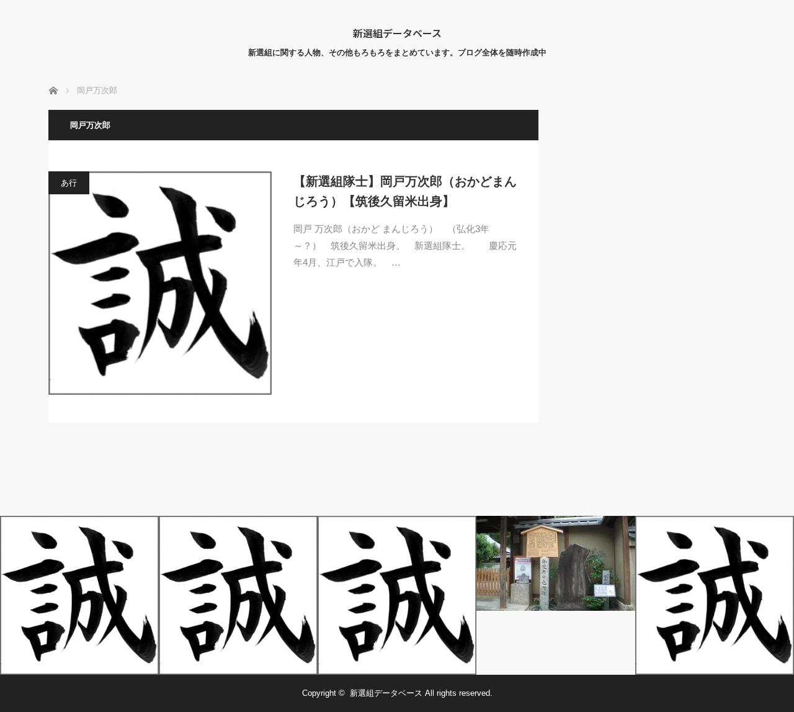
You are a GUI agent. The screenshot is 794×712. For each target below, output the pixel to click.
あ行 (69, 182)
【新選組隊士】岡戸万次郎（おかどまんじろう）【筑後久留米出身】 (405, 191)
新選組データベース (397, 32)
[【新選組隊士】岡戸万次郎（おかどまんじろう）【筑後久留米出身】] (160, 283)
